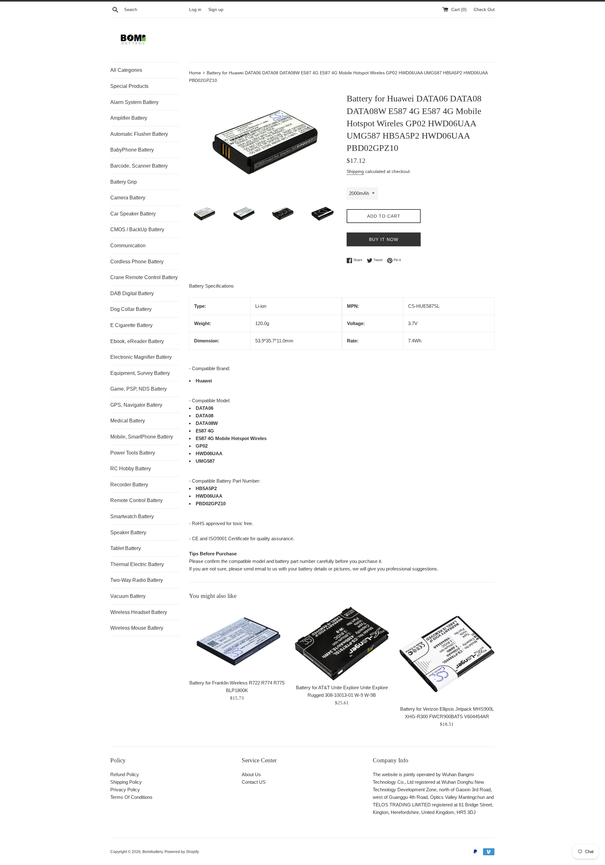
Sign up (215, 9)
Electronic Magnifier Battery (141, 357)
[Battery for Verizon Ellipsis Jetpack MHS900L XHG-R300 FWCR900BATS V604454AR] (447, 654)
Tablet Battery (125, 548)
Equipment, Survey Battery (140, 373)
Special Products (129, 86)
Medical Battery (127, 420)
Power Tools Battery (132, 452)
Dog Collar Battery (131, 309)
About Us (251, 774)
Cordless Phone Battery (137, 261)
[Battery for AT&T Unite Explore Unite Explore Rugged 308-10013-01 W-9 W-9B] (341, 643)
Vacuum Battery (128, 596)
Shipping (355, 171)
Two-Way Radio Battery (136, 580)
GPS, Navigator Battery (136, 405)
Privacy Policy (125, 789)
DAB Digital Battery (132, 293)
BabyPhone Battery (132, 149)
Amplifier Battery (128, 118)
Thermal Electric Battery (137, 564)
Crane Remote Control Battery (144, 277)
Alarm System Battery (134, 102)
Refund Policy (124, 774)
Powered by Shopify (181, 852)
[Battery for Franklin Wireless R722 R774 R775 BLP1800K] (237, 641)
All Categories (126, 70)
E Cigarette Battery (131, 325)
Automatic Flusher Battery (139, 134)
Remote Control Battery (136, 500)
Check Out (484, 9)
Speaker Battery (128, 532)
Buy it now (383, 239)
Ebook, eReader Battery (137, 341)
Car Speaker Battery (133, 213)
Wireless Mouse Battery (136, 628)
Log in (195, 9)
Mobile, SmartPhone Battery (141, 436)
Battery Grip (123, 182)
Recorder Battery (129, 484)
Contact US (254, 782)
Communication (128, 245)
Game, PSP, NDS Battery (138, 389)
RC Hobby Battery (130, 468)
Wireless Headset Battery (138, 612)
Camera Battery (127, 197)
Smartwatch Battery (132, 516)
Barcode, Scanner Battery (139, 166)
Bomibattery (152, 852)
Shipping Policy (126, 782)
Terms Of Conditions (131, 797)
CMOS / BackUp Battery (137, 229)
